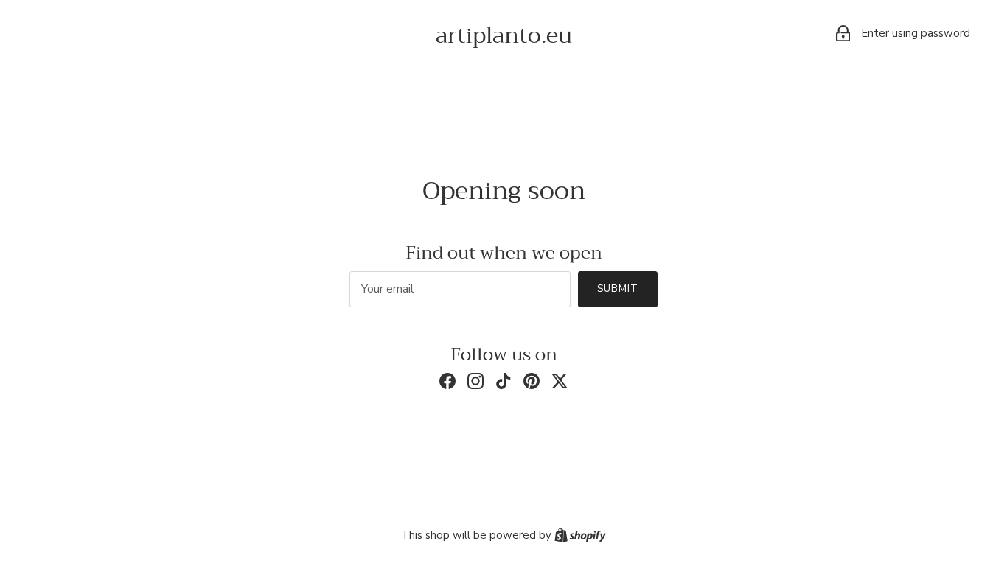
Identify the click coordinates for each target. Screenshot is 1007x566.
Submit (617, 289)
